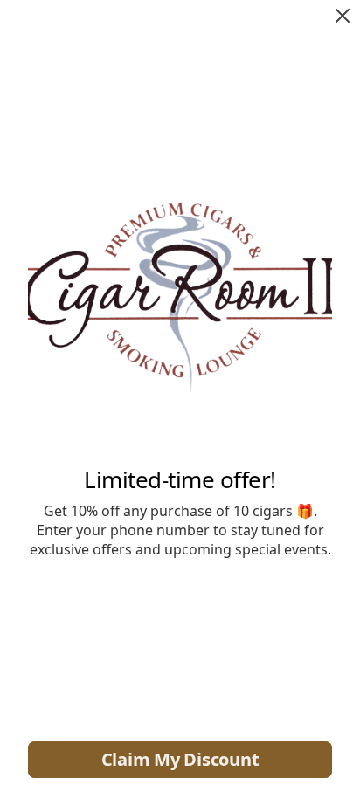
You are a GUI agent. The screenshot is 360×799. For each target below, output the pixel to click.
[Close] (342, 15)
